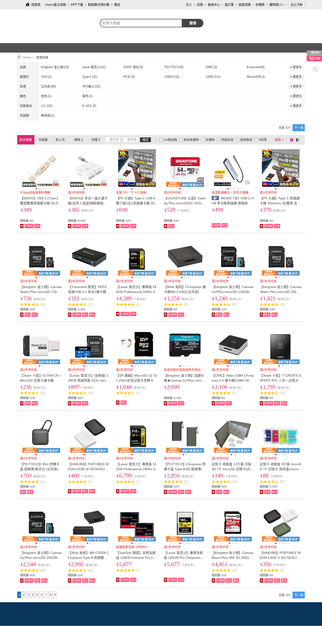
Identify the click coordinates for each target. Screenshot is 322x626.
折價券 (260, 4)
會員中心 (214, 4)
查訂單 (229, 4)
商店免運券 (191, 139)
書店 (117, 4)
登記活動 (296, 4)
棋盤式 (292, 139)
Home (27, 57)
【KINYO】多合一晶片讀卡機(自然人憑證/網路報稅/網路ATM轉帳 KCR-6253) (88, 203)
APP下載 (77, 4)
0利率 (263, 139)
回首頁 (36, 4)
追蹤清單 (245, 4)
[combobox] (141, 23)
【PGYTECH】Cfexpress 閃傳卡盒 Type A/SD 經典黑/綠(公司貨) (185, 469)
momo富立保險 (55, 4)
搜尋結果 (41, 57)
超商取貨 (246, 139)
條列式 (298, 139)
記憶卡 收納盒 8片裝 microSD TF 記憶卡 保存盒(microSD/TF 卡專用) (280, 469)
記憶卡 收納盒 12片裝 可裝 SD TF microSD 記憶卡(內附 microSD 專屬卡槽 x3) (233, 469)
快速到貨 (227, 139)
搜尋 (192, 23)
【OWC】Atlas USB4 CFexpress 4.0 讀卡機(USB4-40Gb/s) (233, 380)
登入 (189, 4)
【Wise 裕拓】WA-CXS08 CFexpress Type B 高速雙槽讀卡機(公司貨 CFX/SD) (88, 557)
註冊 (200, 4)
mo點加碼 (170, 139)
